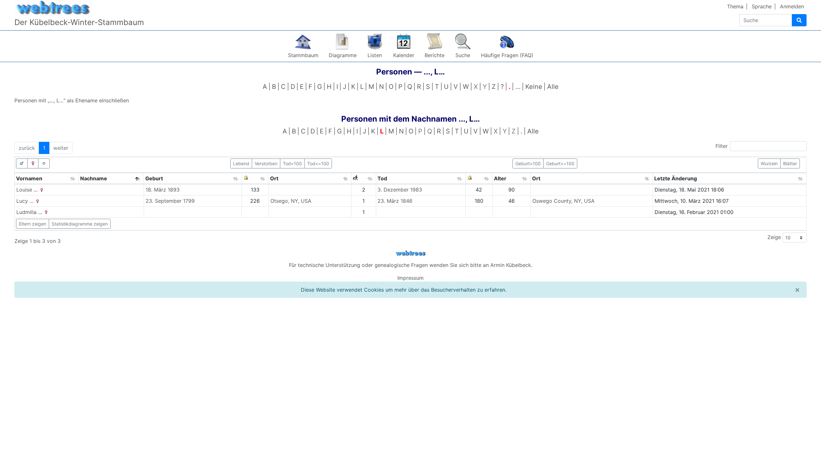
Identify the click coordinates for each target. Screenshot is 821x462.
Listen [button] (375, 55)
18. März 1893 (163, 189)
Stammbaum (303, 55)
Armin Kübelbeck (510, 265)
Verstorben (266, 163)
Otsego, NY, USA (290, 201)
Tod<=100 (318, 163)
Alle (553, 86)
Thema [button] (735, 6)
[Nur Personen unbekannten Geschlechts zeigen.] (44, 163)
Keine (533, 86)
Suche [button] (462, 55)
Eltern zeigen (32, 224)
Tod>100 (292, 163)
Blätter (790, 163)
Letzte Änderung (675, 178)
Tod (382, 178)
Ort (274, 178)
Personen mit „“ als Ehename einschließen (71, 100)
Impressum (410, 278)
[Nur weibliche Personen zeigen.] (33, 163)
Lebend (241, 163)
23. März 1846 (394, 201)
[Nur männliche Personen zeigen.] (22, 163)
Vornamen (29, 178)
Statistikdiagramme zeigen (80, 224)
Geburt (154, 178)
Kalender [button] (403, 55)
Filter (721, 146)
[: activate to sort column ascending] (255, 178)
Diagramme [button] (343, 55)
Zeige (775, 237)
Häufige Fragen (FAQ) (507, 55)
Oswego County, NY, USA (563, 201)
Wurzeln (769, 163)
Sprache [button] (762, 6)
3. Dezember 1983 (399, 189)
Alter (500, 178)
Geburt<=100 (560, 163)
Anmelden (792, 6)
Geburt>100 (528, 163)
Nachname (93, 178)
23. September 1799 (170, 201)
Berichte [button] (434, 55)
